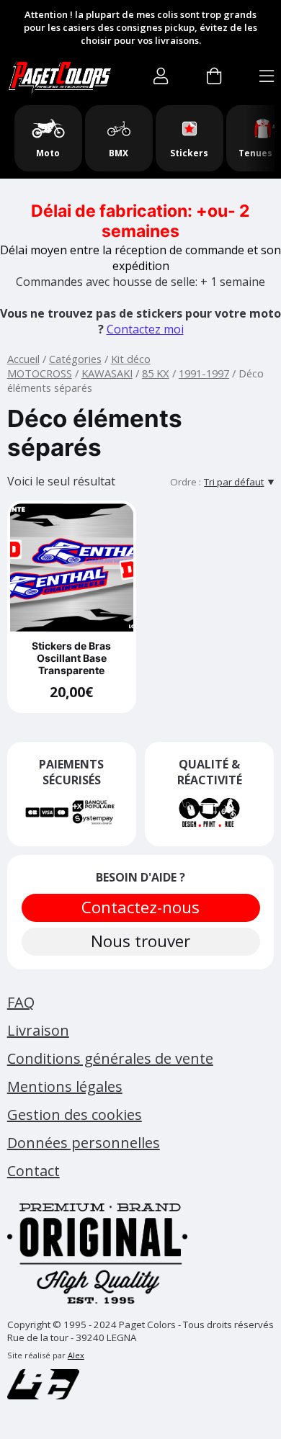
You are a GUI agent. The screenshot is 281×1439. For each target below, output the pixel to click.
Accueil (23, 358)
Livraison (38, 1030)
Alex (76, 1355)
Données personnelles (83, 1142)
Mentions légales (64, 1086)
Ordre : (185, 481)
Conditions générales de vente (110, 1058)
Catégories (75, 358)
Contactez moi (145, 329)
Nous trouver (140, 941)
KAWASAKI (107, 373)
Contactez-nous (140, 907)
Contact (33, 1170)
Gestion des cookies (74, 1114)
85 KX (155, 373)
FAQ (21, 1002)
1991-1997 (204, 373)
